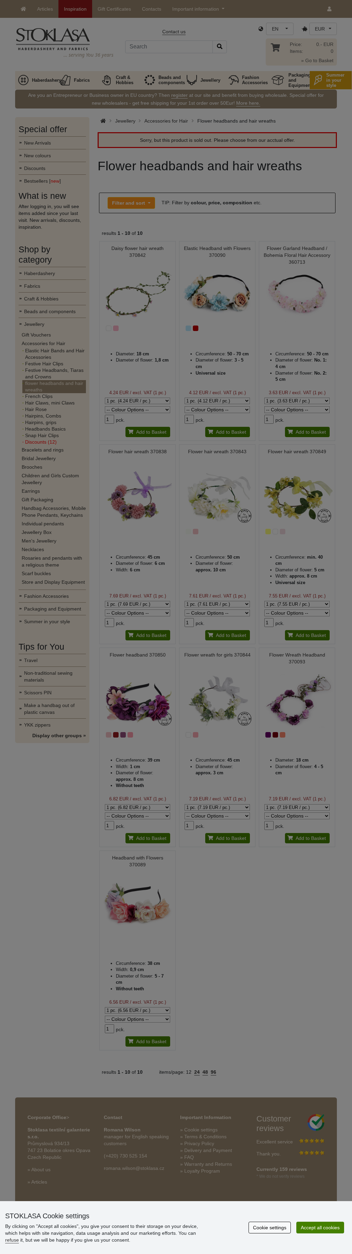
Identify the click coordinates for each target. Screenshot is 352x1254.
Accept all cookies (320, 1227)
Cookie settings (269, 1227)
